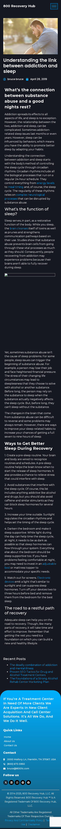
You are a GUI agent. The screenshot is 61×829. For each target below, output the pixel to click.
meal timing (15, 187)
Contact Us (10, 745)
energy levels (45, 183)
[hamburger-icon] (54, 6)
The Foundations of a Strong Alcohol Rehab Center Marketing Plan (34, 680)
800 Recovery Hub (19, 6)
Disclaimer (34, 824)
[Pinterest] (22, 782)
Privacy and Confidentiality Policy (24, 820)
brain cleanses (19, 228)
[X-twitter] (5, 782)
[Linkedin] (11, 782)
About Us (9, 741)
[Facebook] (28, 782)
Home (7, 736)
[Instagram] (17, 782)
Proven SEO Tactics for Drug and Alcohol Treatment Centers (31, 673)
